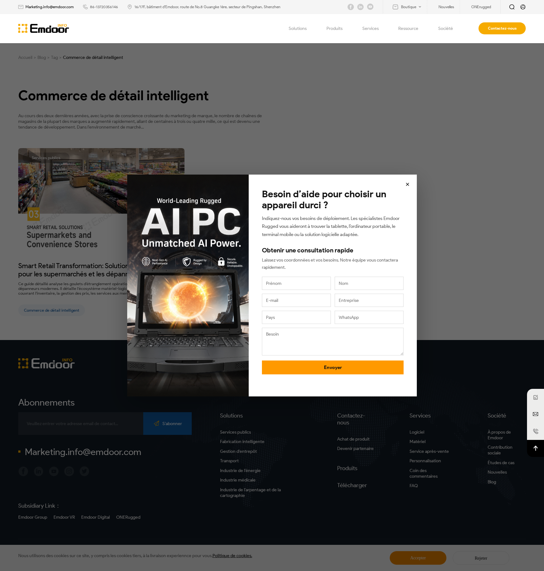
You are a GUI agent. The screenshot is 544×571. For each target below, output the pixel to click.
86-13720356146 (104, 6)
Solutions (298, 28)
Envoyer (333, 367)
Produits (334, 28)
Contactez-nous (502, 28)
